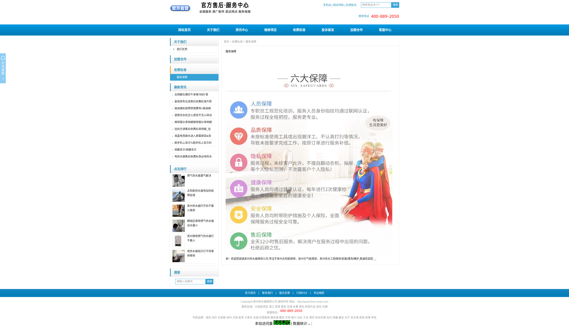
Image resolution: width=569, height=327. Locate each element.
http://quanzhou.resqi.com (312, 301)
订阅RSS (301, 293)
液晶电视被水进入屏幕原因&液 (192, 136)
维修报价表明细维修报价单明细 (193, 122)
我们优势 (182, 49)
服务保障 (182, 77)
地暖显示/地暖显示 (185, 149)
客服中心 (385, 30)
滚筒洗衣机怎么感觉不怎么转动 (193, 115)
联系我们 (267, 293)
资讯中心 (242, 30)
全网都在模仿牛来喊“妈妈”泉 (191, 94)
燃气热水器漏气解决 (199, 175)
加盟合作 (356, 30)
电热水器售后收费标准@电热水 (193, 156)
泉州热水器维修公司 (256, 258)
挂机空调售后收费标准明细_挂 (192, 129)
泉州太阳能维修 (286, 258)
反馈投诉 (351, 5)
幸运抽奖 (319, 293)
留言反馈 (284, 293)
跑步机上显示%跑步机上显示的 (193, 142)
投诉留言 (328, 30)
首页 (226, 41)
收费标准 (299, 30)
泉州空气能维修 (307, 258)
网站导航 (338, 5)
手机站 (327, 5)
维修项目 (270, 30)
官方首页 (250, 293)
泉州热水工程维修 (330, 258)
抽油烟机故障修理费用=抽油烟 (192, 108)
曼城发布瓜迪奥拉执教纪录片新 (193, 101)
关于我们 (213, 30)
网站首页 (184, 30)
